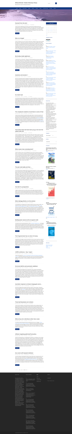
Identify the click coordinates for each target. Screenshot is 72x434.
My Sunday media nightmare (22, 56)
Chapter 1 (54, 217)
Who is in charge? (19, 38)
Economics (29, 39)
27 (23, 370)
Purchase (47, 198)
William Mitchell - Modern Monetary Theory (26, 2)
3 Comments (31, 202)
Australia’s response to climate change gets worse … (28, 284)
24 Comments (30, 57)
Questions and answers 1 (21, 75)
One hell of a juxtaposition (22, 187)
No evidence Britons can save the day (34, 206)
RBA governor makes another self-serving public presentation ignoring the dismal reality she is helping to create (51, 124)
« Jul (46, 35)
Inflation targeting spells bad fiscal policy (25, 334)
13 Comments (31, 188)
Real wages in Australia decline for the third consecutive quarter (50, 47)
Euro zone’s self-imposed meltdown (24, 353)
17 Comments (29, 76)
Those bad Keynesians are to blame (24, 302)
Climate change (27, 285)
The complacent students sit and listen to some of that (29, 112)
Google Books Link (51, 237)
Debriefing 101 (26, 39)
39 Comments (32, 24)
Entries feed (38, 378)
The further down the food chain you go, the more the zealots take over (29, 130)
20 (51, 30)
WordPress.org (39, 381)
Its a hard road (19, 95)
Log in (37, 376)
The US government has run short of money (26, 236)
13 (51, 29)
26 (21, 370)
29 (26, 370)
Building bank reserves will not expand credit (26, 220)
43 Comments (30, 113)
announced (23, 289)
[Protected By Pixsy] (48, 41)
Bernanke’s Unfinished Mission (35, 223)
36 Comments (35, 221)
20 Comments (34, 150)
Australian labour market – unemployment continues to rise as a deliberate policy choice (51, 104)
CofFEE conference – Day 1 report (23, 252)
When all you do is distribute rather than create (27, 319)
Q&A (25, 76)
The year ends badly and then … (23, 167)
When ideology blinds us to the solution (25, 201)
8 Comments (30, 132)
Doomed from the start (21, 23)
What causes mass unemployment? (24, 149)
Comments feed (39, 379)
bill (22, 24)
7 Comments (30, 96)
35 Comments (31, 168)
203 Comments (35, 39)
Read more (17, 33)
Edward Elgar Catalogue (49, 217)
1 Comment (30, 320)
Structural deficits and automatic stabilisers (26, 266)
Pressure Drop (48, 247)
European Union (27, 24)
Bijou (26, 404)
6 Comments (32, 285)
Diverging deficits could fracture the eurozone (31, 359)
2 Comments (31, 267)
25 (20, 370)
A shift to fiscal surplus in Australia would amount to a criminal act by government (51, 122)
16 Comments (31, 253)
